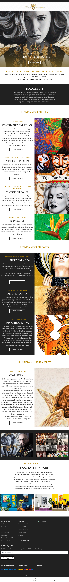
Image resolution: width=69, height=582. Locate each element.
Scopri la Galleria (18, 149)
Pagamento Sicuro (23, 529)
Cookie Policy (22, 535)
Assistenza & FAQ (5, 540)
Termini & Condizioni (24, 524)
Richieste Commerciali (7, 538)
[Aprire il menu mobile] (1, 6)
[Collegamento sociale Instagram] (41, 569)
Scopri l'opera (34, 62)
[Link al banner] (17, 445)
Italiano (44, 521)
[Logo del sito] (34, 6)
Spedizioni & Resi (23, 527)
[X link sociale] (39, 569)
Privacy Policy (22, 532)
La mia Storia (4, 527)
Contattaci (4, 535)
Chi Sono (3, 524)
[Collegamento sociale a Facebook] (37, 569)
